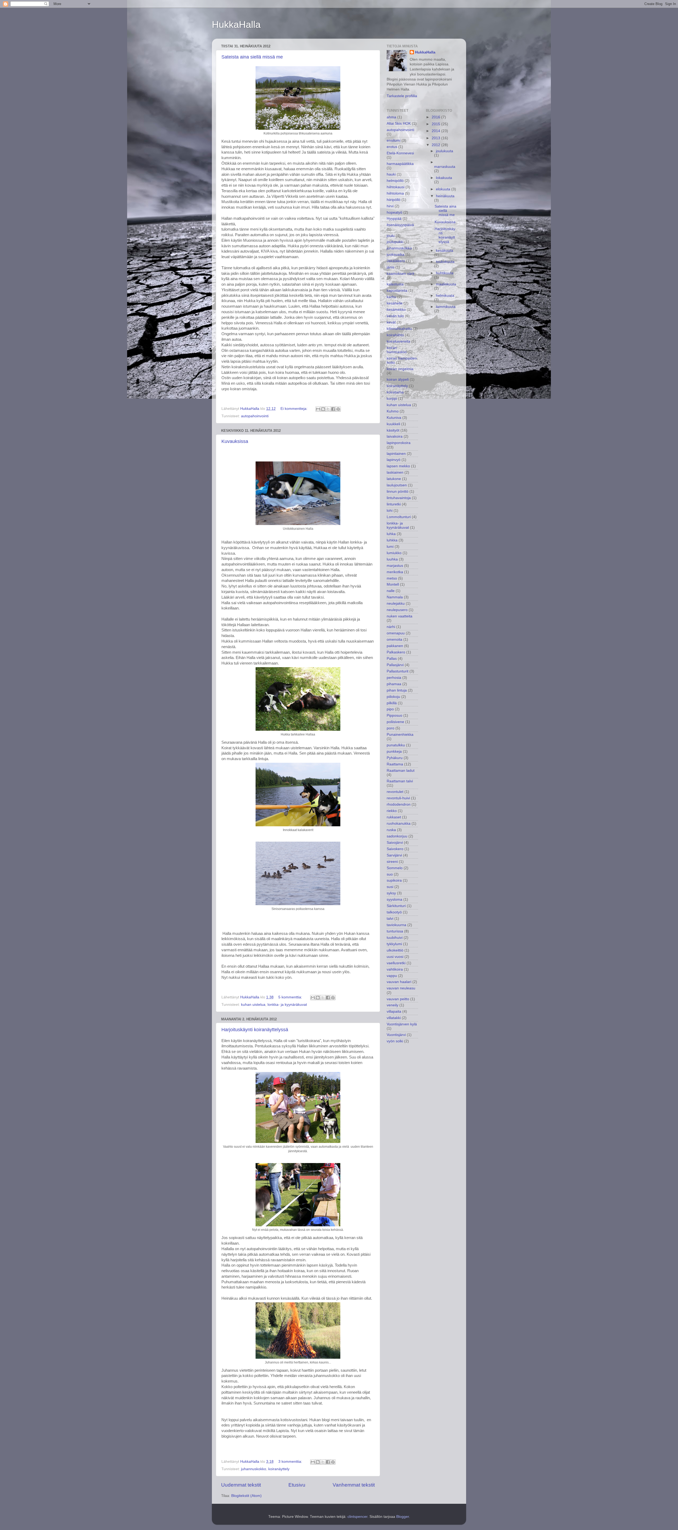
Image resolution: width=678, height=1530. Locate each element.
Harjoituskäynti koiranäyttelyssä (254, 1029)
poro (390, 728)
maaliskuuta (446, 284)
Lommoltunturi (399, 517)
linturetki (394, 504)
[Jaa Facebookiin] (333, 409)
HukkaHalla (236, 24)
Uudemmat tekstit (241, 1485)
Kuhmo (393, 411)
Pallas (392, 659)
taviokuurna (396, 925)
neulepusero (397, 610)
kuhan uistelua (253, 1005)
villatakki (394, 1018)
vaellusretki (396, 963)
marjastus (395, 566)
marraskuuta (444, 167)
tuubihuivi (395, 938)
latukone (394, 479)
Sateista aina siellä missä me (252, 57)
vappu (392, 976)
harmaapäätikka (400, 164)
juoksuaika (395, 255)
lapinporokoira (399, 443)
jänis (390, 267)
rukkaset (394, 817)
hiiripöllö (393, 200)
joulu (391, 236)
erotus (392, 147)
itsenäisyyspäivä (400, 225)
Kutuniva (394, 418)
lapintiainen (396, 454)
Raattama (395, 764)
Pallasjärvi (395, 665)
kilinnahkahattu (399, 329)
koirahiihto (395, 335)
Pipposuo (394, 715)
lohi (389, 511)
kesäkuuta (444, 251)
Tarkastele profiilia (402, 96)
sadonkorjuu (397, 836)
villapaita (394, 1011)
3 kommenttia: (290, 1462)
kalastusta (395, 284)
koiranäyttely (278, 1469)
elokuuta (443, 189)
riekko (392, 811)
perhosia (394, 678)
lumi (390, 547)
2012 (436, 145)
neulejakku (396, 603)
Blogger (402, 1517)
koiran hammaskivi (397, 350)
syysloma (394, 899)
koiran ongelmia (400, 369)
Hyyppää (394, 219)
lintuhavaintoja (399, 498)
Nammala (395, 597)
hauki (391, 174)
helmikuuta (445, 296)
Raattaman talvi (400, 781)
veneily (392, 1005)
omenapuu (396, 633)
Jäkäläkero (396, 261)
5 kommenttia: (290, 997)
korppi (392, 399)
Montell (393, 584)
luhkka (392, 540)
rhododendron (399, 804)
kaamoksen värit (400, 274)
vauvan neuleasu (401, 988)
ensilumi (393, 140)
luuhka (392, 559)
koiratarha (395, 392)
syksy (391, 893)
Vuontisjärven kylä (402, 1024)
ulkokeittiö (395, 950)
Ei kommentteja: (294, 409)
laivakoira (395, 436)
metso (392, 578)
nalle (391, 591)
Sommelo (395, 868)
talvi (390, 919)
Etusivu (296, 1485)
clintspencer (357, 1517)
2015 (436, 124)
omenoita (394, 639)
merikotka (395, 572)
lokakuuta (444, 178)
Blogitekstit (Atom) (246, 1496)
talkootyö (394, 912)
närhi (391, 627)
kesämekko (396, 310)
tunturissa (395, 931)
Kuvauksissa (234, 441)
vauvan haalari (399, 982)
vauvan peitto (398, 999)
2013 (436, 138)
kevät (391, 322)
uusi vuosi (395, 957)
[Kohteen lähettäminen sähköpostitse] (318, 409)
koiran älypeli (398, 380)
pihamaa (394, 684)
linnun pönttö (397, 491)
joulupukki (395, 242)
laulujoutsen (397, 485)
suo (390, 874)
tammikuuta (446, 307)
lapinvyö (393, 460)
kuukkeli (393, 424)
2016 (436, 117)
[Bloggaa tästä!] (323, 409)
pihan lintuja (397, 690)
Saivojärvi (395, 843)
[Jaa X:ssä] (328, 409)
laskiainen (395, 472)
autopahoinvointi (255, 416)
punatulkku (396, 745)
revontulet (395, 792)
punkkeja (394, 751)
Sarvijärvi (394, 855)
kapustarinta (397, 291)
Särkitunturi (396, 906)
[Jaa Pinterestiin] (338, 409)
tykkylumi (394, 944)
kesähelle (395, 303)
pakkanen (395, 646)
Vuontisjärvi (396, 1035)
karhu (391, 297)
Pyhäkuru (395, 758)
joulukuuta (444, 151)
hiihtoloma (395, 193)
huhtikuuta (444, 273)
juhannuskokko (253, 1469)
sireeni (392, 862)
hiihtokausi (395, 187)
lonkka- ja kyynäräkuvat (287, 1005)
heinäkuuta (445, 196)
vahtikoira (395, 969)
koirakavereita (398, 341)
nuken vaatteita (399, 616)
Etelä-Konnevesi (400, 153)
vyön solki (395, 1041)
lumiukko (394, 553)
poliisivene (395, 722)
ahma (391, 117)
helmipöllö (395, 181)
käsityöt (393, 430)
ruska (391, 830)
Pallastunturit (397, 671)
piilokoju (393, 697)
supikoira (394, 880)
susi (390, 887)
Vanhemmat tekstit (354, 1485)
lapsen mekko (398, 466)
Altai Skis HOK (399, 123)
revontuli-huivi (398, 798)
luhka (391, 534)
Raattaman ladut (400, 771)
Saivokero (395, 849)
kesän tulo (395, 316)
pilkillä (392, 703)
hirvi (390, 206)
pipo (390, 709)
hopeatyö (394, 212)
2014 (436, 131)
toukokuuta (445, 262)
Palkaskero (396, 652)
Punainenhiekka (400, 735)
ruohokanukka (399, 823)
